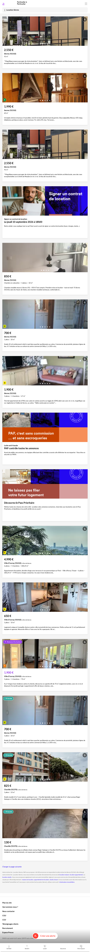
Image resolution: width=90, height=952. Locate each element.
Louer (45, 948)
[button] (40, 43)
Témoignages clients (10, 924)
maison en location (28, 879)
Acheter (9, 948)
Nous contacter (8, 911)
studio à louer (54, 879)
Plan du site (7, 903)
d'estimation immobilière (66, 882)
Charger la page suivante (12, 867)
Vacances (63, 948)
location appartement (76, 875)
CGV (4, 920)
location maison (64, 875)
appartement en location (41, 879)
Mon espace (81, 948)
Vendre (27, 948)
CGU (4, 915)
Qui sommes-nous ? (10, 907)
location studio (6, 877)
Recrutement (7, 928)
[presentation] (4, 31)
